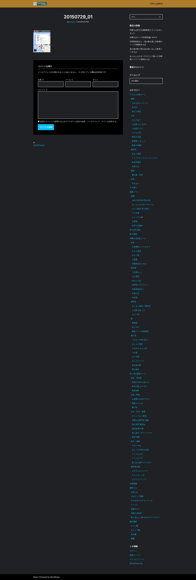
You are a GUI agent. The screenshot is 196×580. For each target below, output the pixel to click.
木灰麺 (133, 534)
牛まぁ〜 (135, 183)
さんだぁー (136, 120)
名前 (41, 80)
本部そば (135, 166)
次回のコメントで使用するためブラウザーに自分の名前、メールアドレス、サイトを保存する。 (79, 121)
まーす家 (135, 357)
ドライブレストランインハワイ (144, 158)
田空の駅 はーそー (139, 386)
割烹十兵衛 (136, 137)
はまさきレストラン (140, 103)
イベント (134, 504)
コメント (43, 90)
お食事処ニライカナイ (141, 247)
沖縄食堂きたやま (139, 264)
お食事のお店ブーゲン (141, 399)
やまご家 (135, 255)
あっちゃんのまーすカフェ (143, 204)
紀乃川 (134, 107)
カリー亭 (135, 314)
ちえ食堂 (135, 276)
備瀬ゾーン (134, 192)
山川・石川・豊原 (138, 411)
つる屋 (134, 352)
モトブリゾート (138, 361)
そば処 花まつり (138, 310)
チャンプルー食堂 (139, 416)
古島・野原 (135, 395)
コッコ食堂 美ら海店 (140, 209)
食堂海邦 (135, 390)
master (72, 22)
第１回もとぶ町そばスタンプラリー (145, 517)
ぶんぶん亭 (136, 132)
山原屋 (134, 221)
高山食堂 (135, 369)
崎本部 (133, 149)
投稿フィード (135, 555)
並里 (132, 242)
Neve (35, 577)
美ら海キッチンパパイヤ (142, 433)
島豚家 (134, 323)
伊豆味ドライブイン (140, 285)
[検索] (160, 16)
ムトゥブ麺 (135, 530)
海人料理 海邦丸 (138, 424)
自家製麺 (133, 483)
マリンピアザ (137, 458)
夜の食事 (133, 234)
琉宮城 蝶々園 (137, 428)
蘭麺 (132, 538)
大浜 (132, 115)
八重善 (134, 259)
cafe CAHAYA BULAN (141, 200)
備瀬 (132, 196)
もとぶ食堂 (136, 251)
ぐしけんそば (137, 454)
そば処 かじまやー (139, 124)
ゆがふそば (136, 280)
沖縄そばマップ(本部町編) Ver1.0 (143, 37)
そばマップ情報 (137, 496)
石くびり (135, 327)
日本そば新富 (137, 225)
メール (69, 80)
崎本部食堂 (136, 162)
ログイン (133, 551)
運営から (133, 488)
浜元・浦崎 (135, 441)
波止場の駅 (136, 365)
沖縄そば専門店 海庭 (140, 420)
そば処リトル (137, 128)
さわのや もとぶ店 (139, 348)
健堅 (132, 99)
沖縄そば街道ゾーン (138, 238)
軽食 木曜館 (137, 145)
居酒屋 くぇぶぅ (138, 141)
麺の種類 (133, 521)
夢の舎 (134, 407)
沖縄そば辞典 (136, 513)
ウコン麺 (134, 526)
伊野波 (133, 302)
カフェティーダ (138, 475)
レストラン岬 (137, 217)
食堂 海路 (136, 437)
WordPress (55, 577)
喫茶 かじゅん (137, 403)
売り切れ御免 (135, 230)
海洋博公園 (135, 467)
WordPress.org (136, 563)
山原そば (135, 293)
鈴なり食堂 (136, 111)
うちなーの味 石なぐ (140, 340)
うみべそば (136, 445)
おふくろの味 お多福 (140, 450)
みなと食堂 (136, 154)
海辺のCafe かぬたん (140, 382)
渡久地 (133, 335)
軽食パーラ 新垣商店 (140, 331)
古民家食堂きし (138, 289)
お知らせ (134, 492)
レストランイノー (139, 479)
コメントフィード (137, 559)
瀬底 (132, 171)
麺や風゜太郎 (137, 175)
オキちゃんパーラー (140, 471)
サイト (95, 80)
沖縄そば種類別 (156, 4)
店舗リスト (135, 509)
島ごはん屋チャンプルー (142, 462)
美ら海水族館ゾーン (138, 373)
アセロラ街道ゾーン (138, 94)
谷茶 (132, 179)
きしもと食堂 (137, 344)
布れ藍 (134, 297)
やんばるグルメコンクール (142, 500)
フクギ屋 (135, 213)
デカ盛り (133, 187)
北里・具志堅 (136, 378)
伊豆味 (133, 268)
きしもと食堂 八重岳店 (141, 306)
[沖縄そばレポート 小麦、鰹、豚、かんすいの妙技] (40, 3)
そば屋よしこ (137, 272)
